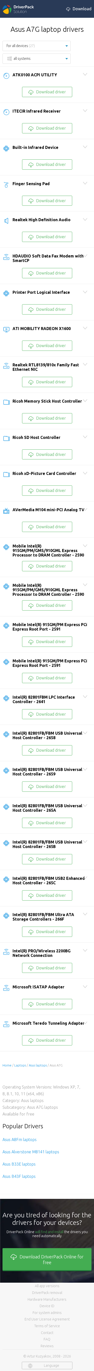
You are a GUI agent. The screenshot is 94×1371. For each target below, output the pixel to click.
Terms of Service (47, 1326)
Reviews (47, 1346)
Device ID (47, 1306)
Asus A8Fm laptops (20, 1139)
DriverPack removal (47, 1293)
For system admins (47, 1313)
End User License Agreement (47, 1319)
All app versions (47, 1286)
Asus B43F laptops (19, 1176)
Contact (47, 1333)
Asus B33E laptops (19, 1164)
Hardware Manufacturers (47, 1299)
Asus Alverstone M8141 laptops (31, 1152)
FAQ (47, 1339)
